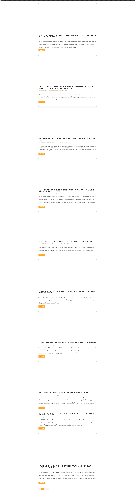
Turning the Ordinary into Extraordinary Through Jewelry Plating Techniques (64, 467)
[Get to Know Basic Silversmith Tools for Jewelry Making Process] (67, 325)
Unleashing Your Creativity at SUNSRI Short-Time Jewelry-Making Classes (66, 139)
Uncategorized (52, 38)
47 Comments (61, 142)
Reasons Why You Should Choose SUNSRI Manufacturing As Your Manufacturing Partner (66, 190)
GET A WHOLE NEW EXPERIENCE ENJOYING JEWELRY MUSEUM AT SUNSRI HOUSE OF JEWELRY (66, 414)
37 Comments (60, 90)
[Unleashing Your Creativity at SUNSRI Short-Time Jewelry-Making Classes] (67, 120)
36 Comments (62, 243)
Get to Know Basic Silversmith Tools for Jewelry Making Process (67, 343)
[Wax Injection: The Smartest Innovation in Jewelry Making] (67, 375)
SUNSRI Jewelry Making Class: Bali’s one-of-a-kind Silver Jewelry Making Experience (66, 292)
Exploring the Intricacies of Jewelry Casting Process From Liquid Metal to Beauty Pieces (67, 36)
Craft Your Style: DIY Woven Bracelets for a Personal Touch (65, 241)
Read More (42, 50)
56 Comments (61, 345)
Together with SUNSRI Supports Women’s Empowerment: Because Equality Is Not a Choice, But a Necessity (66, 87)
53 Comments (61, 295)
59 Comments (61, 193)
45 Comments (62, 395)
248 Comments (60, 469)
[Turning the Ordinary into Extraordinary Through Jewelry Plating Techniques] (67, 448)
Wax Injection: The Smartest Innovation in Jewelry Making (64, 393)
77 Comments (59, 38)
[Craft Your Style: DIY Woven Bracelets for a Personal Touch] (67, 224)
